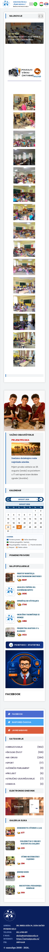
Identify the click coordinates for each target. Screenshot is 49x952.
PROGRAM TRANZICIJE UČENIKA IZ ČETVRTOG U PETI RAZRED (24, 38)
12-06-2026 (14, 34)
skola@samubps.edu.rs (27, 935)
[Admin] (24, 669)
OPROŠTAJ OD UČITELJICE (28, 601)
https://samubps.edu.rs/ (27, 939)
